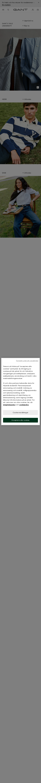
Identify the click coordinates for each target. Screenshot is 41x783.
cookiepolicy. (24, 405)
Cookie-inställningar (20, 412)
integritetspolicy (9, 405)
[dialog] (20, 391)
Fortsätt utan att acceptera (27, 361)
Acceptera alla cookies (20, 420)
